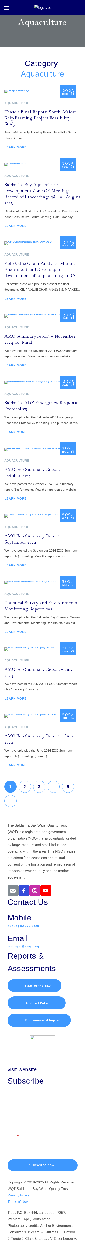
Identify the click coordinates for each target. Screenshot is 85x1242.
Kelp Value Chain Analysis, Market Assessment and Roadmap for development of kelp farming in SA (40, 269)
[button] (79, 7)
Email (12, 1136)
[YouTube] (45, 890)
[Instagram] (34, 890)
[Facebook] (24, 890)
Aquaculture (16, 103)
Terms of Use (18, 1202)
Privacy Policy (19, 1195)
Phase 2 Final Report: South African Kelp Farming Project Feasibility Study (40, 118)
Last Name (16, 1117)
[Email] (13, 890)
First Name (16, 1098)
